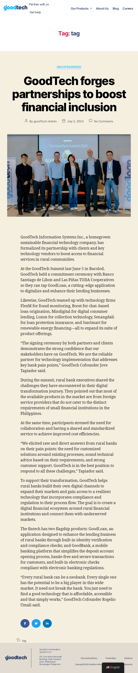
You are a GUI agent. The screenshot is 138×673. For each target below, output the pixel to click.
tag (24, 640)
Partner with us (39, 4)
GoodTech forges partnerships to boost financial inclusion (69, 94)
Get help (35, 12)
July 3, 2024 (75, 121)
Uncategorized (69, 67)
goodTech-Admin (45, 121)
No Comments (103, 121)
